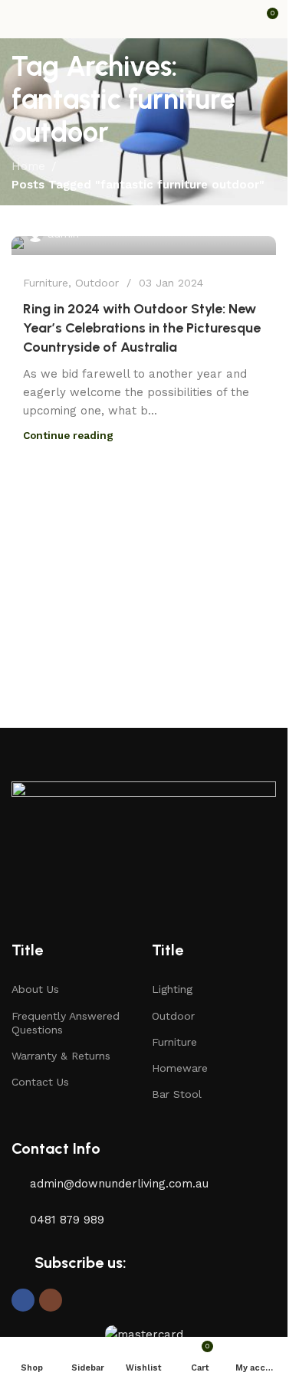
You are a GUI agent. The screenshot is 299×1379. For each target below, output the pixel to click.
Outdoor (97, 283)
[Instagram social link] (50, 1300)
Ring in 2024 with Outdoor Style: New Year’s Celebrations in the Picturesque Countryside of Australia (142, 327)
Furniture (45, 283)
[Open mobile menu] (17, 19)
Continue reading (68, 435)
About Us (35, 989)
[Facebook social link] (23, 1300)
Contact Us (40, 1082)
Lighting (172, 989)
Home (28, 166)
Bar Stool (177, 1094)
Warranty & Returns (61, 1056)
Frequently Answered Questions (66, 1023)
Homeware (180, 1068)
